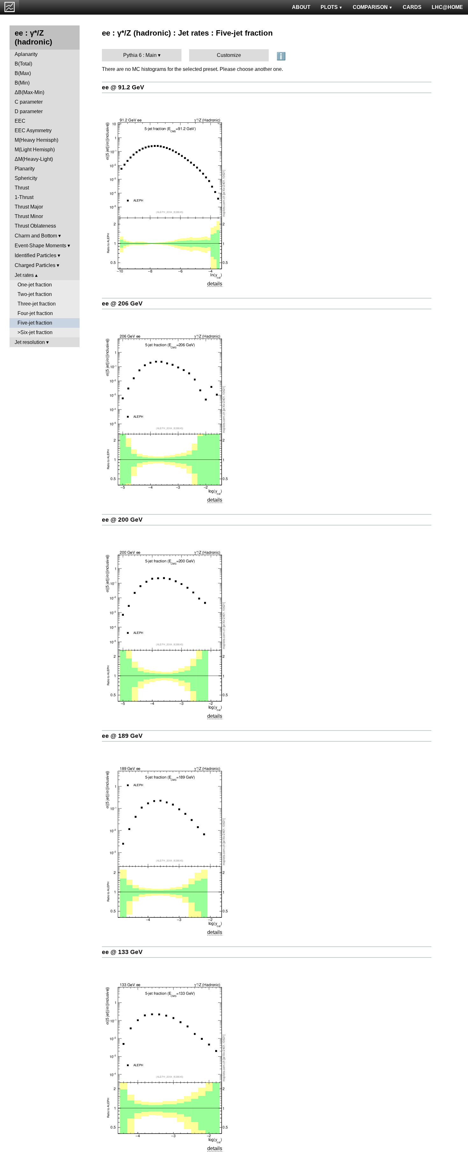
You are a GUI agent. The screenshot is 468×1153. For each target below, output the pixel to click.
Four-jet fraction (35, 313)
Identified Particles (35, 255)
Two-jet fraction (35, 294)
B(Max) (23, 73)
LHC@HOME (447, 7)
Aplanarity (26, 54)
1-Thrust (24, 197)
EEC (20, 121)
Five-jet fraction (35, 323)
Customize (229, 55)
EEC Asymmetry (33, 130)
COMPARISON (370, 7)
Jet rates (24, 275)
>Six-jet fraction (35, 332)
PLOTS (329, 7)
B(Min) (22, 83)
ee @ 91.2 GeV (123, 87)
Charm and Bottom (36, 235)
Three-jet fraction (37, 303)
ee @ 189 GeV (122, 735)
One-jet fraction (35, 284)
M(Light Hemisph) (35, 149)
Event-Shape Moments (40, 245)
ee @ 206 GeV (122, 303)
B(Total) (23, 63)
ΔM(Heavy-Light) (34, 159)
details (214, 283)
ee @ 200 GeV (122, 519)
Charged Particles (35, 265)
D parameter (29, 111)
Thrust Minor (29, 216)
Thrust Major (29, 206)
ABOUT (301, 7)
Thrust (22, 187)
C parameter (29, 102)
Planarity (25, 168)
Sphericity (26, 178)
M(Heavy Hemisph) (36, 140)
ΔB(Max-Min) (29, 92)
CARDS (412, 7)
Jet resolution (30, 342)
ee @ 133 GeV (122, 952)
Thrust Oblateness (35, 226)
